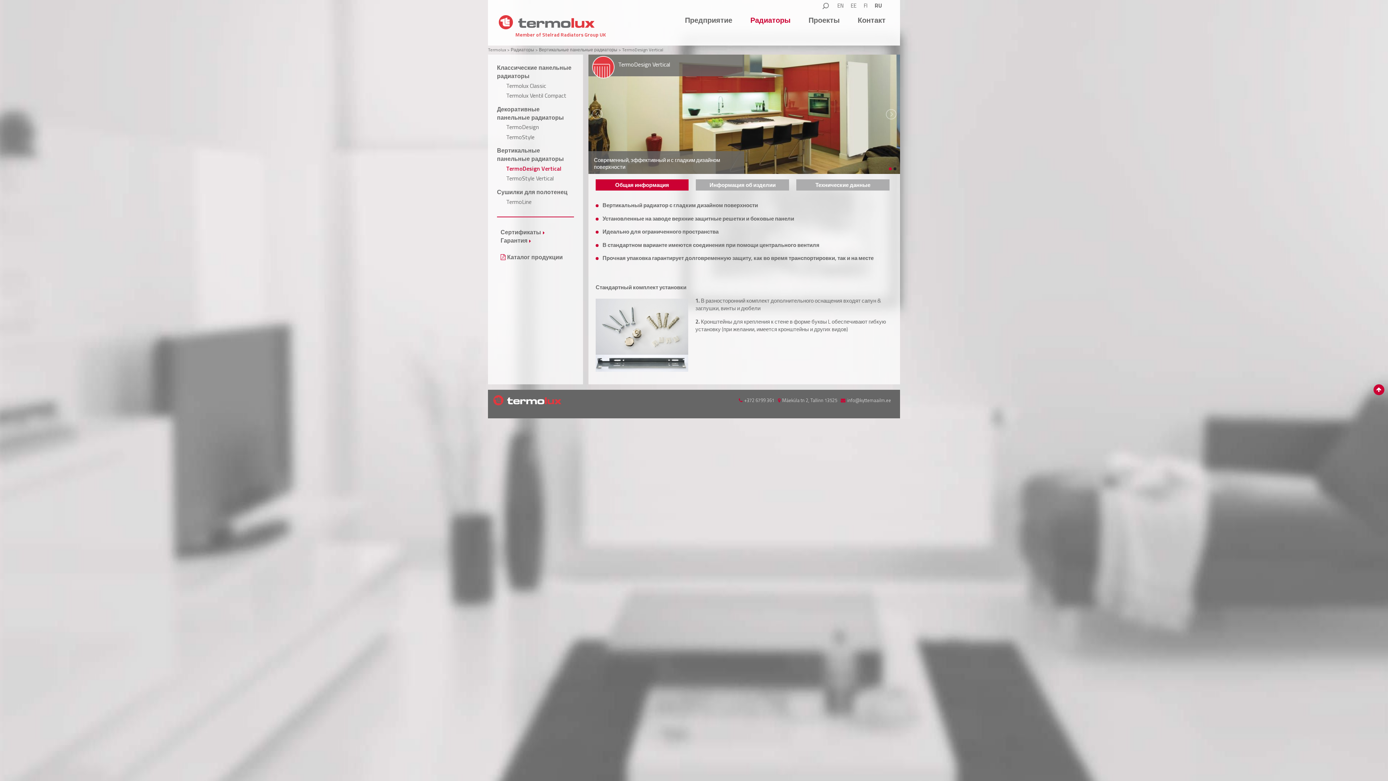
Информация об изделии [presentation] (743, 185)
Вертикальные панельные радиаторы (530, 154)
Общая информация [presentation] (642, 185)
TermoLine (519, 201)
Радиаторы (770, 20)
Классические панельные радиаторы (534, 71)
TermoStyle (520, 137)
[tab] (642, 185)
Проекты (824, 20)
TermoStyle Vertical (530, 178)
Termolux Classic (526, 85)
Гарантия (514, 240)
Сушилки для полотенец (532, 192)
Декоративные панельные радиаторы (530, 113)
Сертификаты (521, 232)
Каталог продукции (534, 257)
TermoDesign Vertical (533, 168)
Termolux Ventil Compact (536, 95)
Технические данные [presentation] (842, 185)
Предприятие (708, 20)
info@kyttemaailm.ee (869, 400)
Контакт (872, 20)
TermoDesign (522, 127)
